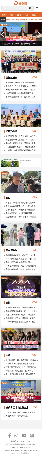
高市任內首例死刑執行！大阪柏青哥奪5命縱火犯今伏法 (22, 206)
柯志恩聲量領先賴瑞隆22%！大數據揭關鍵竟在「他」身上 (22, 140)
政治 (19, 15)
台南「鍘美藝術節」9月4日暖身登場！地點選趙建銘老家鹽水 (22, 367)
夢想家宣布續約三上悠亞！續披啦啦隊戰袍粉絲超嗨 (22, 315)
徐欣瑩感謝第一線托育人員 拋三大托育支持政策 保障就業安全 (22, 136)
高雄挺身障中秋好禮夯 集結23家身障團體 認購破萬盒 (22, 269)
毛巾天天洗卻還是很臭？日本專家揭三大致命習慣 (22, 374)
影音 (34, 15)
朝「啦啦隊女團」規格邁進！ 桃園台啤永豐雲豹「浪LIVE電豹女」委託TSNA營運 (22, 360)
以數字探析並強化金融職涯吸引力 (20, 93)
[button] (39, 34)
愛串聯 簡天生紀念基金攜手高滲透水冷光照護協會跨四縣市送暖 (22, 363)
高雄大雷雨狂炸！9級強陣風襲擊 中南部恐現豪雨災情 (22, 213)
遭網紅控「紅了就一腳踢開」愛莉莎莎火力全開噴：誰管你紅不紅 (22, 318)
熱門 (4, 15)
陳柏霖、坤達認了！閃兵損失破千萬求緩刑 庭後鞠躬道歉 (22, 203)
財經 (11, 15)
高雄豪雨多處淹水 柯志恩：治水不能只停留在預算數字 (22, 255)
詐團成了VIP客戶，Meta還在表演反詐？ (22, 412)
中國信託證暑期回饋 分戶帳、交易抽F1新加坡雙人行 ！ (22, 97)
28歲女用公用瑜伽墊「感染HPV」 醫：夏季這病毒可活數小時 (22, 371)
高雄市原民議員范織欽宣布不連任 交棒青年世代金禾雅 (22, 262)
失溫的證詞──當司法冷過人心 (18, 416)
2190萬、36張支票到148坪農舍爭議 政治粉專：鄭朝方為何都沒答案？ (22, 150)
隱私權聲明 (25, 453)
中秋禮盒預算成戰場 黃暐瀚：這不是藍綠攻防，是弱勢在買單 (22, 143)
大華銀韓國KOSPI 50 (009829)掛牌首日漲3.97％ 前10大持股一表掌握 (22, 90)
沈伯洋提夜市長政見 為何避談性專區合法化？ (22, 147)
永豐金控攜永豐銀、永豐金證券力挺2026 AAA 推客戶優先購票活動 (22, 307)
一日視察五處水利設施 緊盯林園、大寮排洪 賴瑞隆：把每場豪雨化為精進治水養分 (22, 259)
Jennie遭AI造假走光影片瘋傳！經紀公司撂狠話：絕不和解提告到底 (22, 322)
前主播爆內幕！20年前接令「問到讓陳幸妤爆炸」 (22, 217)
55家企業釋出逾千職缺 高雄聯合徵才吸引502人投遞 (22, 266)
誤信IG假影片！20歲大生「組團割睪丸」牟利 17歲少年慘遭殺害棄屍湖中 (22, 210)
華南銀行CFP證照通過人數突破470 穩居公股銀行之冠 (22, 82)
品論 (26, 15)
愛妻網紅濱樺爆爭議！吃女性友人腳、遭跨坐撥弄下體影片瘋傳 (22, 311)
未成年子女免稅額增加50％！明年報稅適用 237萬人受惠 (22, 86)
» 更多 (34, 77)
